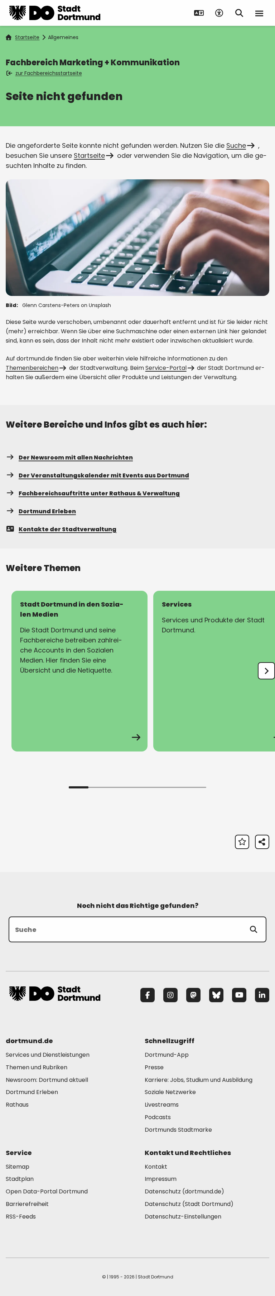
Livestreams (162, 1105)
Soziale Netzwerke (170, 1092)
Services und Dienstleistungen (48, 1055)
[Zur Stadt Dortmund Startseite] (55, 13)
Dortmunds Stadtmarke (178, 1130)
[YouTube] (239, 995)
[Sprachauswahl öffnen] (199, 13)
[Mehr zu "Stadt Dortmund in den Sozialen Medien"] (79, 671)
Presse (154, 1067)
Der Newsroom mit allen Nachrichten (76, 457)
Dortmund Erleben (47, 511)
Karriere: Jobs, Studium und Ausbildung (198, 1080)
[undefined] (266, 670)
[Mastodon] (193, 995)
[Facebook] (147, 995)
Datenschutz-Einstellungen (183, 1216)
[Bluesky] (216, 995)
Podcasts (158, 1117)
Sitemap (17, 1167)
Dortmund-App (167, 1055)
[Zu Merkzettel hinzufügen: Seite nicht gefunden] (242, 842)
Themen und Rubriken (36, 1067)
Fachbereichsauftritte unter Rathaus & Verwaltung (99, 493)
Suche (236, 145)
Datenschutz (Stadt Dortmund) (189, 1204)
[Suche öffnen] (239, 13)
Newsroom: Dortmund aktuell (47, 1080)
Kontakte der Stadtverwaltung (67, 529)
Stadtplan (20, 1179)
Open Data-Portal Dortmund (47, 1191)
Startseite (27, 37)
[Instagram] (170, 995)
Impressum (161, 1179)
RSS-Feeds (21, 1216)
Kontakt (156, 1167)
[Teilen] (262, 842)
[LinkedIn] (262, 995)
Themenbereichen (32, 368)
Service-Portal (166, 368)
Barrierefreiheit (27, 1204)
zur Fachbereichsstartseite (48, 73)
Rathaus (17, 1105)
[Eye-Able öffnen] (219, 13)
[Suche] (253, 929)
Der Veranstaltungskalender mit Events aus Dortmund (104, 475)
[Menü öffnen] (259, 13)
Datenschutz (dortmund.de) (184, 1191)
